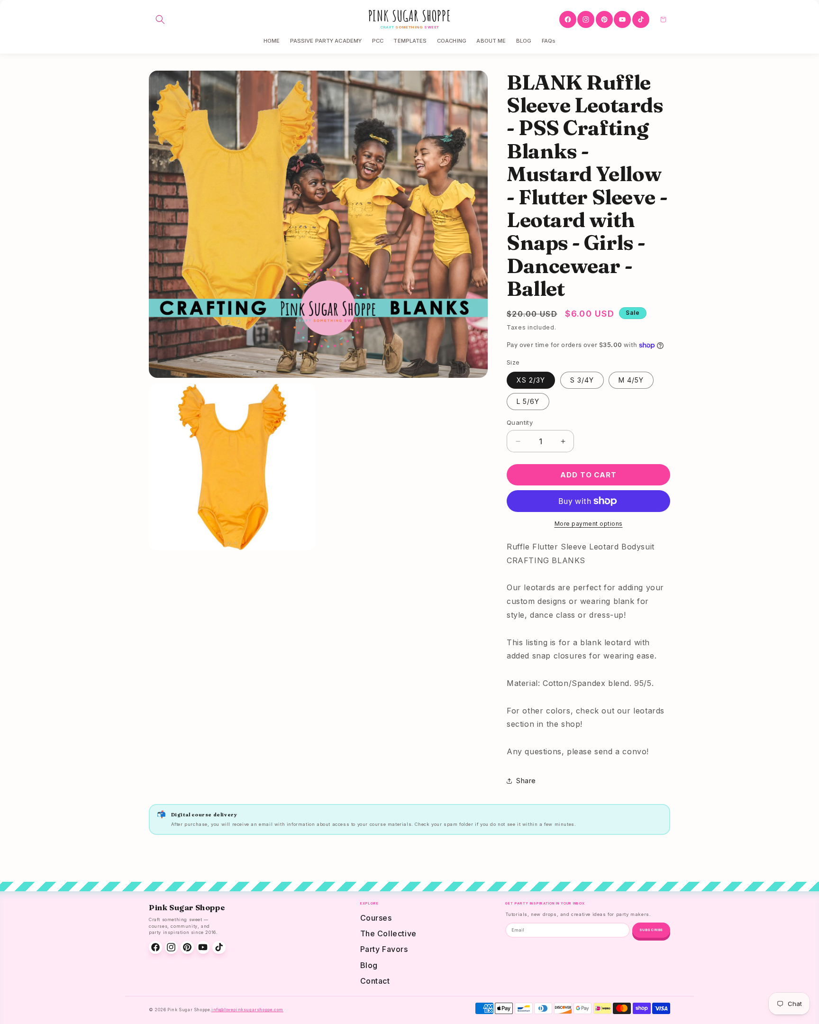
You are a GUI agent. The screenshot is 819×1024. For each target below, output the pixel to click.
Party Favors (384, 949)
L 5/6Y (528, 401)
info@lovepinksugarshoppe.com (247, 1009)
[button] (160, 19)
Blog (369, 965)
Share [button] (526, 781)
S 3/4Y (582, 380)
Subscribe (651, 930)
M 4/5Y (631, 380)
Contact (375, 981)
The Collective (388, 933)
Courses (376, 918)
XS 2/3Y (531, 380)
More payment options (589, 523)
